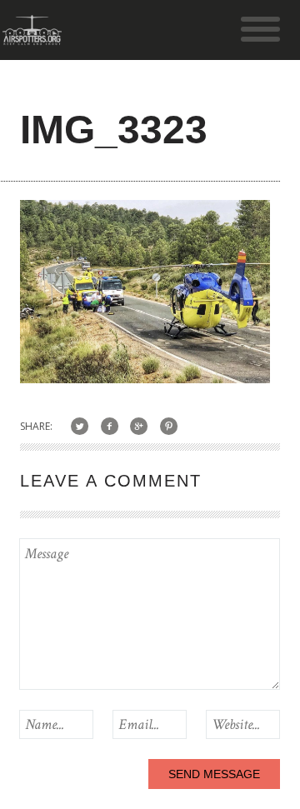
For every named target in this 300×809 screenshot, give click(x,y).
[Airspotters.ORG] (32, 37)
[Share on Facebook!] (109, 426)
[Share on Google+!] (139, 426)
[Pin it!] (169, 426)
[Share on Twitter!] (79, 426)
